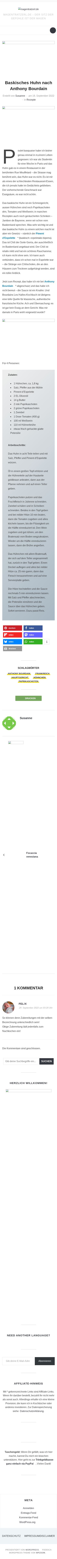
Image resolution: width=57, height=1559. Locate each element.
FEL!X (23, 1003)
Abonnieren (44, 1361)
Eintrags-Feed (28, 1513)
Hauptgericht (20, 677)
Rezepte (31, 99)
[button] (12, 628)
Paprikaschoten (28, 681)
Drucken (30, 698)
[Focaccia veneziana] (16, 855)
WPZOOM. (41, 1553)
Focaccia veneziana (32, 855)
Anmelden (28, 1508)
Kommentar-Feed (28, 1517)
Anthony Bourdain (19, 673)
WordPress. (33, 1550)
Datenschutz (11, 1536)
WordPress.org (27, 1522)
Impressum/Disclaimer (39, 1536)
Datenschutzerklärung (31, 1411)
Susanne (20, 95)
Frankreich (42, 673)
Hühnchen (40, 677)
